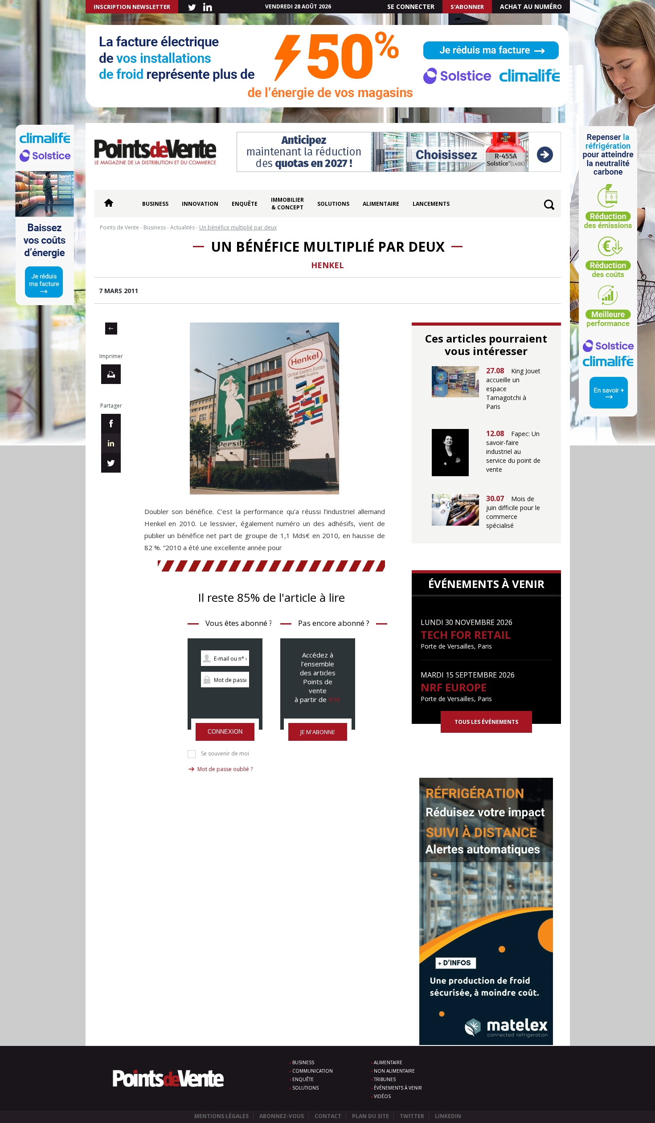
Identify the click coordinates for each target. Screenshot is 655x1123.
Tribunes (385, 1079)
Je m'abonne (317, 732)
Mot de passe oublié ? (225, 769)
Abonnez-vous (281, 1116)
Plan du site (370, 1116)
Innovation (200, 204)
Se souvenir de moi (225, 753)
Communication (312, 1071)
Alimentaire (381, 204)
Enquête (245, 204)
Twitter (412, 1116)
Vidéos (382, 1096)
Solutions (333, 204)
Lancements (431, 204)
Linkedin (448, 1116)
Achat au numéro (531, 6)
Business (155, 204)
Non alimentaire (394, 1071)
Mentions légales (221, 1116)
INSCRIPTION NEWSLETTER (132, 7)
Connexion (225, 731)
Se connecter (410, 6)
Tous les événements (486, 722)
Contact (328, 1116)
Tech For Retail (466, 634)
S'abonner (467, 7)
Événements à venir (398, 1088)
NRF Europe (454, 687)
